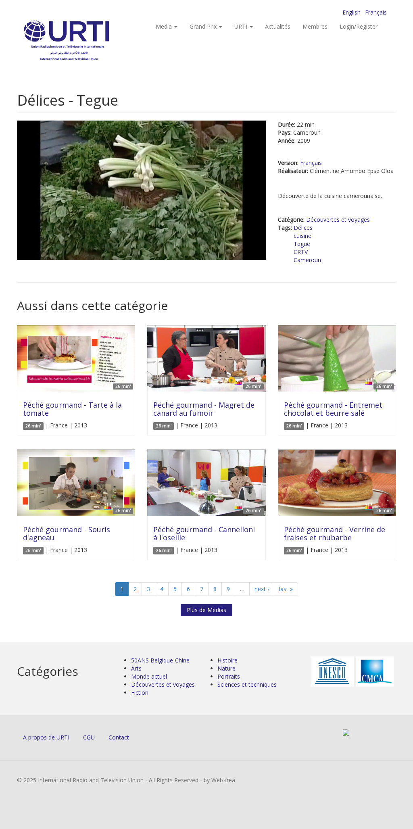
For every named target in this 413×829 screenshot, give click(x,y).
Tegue (302, 244)
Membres (314, 26)
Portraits (228, 676)
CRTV (301, 252)
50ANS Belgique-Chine (160, 660)
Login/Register (359, 26)
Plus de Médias (206, 610)
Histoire (227, 660)
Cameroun (307, 260)
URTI (241, 26)
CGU (89, 737)
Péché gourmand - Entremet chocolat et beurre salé (333, 409)
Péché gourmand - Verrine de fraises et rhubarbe (334, 533)
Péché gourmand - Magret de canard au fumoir (203, 409)
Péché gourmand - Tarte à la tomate (72, 409)
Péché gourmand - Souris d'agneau (66, 533)
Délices (303, 227)
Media (164, 26)
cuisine (302, 236)
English (351, 12)
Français (376, 12)
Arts (136, 668)
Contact (118, 737)
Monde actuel (149, 676)
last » (286, 589)
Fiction (139, 692)
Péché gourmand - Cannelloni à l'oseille (204, 533)
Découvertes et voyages (338, 219)
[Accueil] (82, 40)
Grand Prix (204, 26)
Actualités (277, 26)
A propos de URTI (46, 737)
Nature (226, 668)
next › (261, 589)
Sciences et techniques (247, 684)
